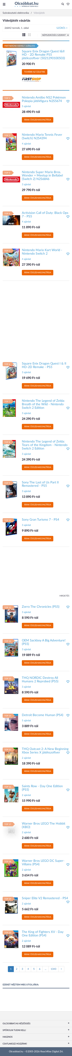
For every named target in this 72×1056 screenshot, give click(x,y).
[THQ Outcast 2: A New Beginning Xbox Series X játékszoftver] (11, 756)
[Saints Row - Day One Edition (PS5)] (11, 793)
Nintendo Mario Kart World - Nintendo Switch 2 (42, 252)
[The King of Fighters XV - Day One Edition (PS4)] (11, 939)
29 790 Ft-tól (31, 190)
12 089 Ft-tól (31, 946)
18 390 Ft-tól (31, 763)
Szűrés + (61, 28)
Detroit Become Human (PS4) (42, 715)
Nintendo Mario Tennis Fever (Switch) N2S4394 (42, 136)
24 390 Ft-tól (31, 459)
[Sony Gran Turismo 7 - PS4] (11, 527)
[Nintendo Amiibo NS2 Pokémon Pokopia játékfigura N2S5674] (11, 104)
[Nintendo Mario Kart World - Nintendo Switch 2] (11, 257)
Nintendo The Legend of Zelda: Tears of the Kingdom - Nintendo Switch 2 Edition (44, 445)
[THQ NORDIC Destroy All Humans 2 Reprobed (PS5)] (11, 685)
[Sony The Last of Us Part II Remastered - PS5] (11, 489)
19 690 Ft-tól (31, 378)
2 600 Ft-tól (30, 838)
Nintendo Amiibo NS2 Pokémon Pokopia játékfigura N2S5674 (44, 99)
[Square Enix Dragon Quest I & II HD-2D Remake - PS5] (11, 370)
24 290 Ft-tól (31, 419)
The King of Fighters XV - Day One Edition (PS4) (42, 933)
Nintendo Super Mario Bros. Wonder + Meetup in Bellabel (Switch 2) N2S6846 (42, 176)
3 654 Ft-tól (30, 875)
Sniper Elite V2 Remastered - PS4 (45, 898)
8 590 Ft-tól (30, 617)
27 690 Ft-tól (31, 149)
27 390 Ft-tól (31, 264)
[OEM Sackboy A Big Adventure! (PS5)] (11, 648)
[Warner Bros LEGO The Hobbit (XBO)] (11, 830)
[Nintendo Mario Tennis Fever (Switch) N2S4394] (11, 142)
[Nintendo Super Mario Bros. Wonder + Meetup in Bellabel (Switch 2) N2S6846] (11, 179)
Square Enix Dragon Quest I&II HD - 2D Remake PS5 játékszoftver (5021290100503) (43, 55)
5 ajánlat (26, 106)
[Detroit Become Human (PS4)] (11, 722)
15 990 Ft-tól (31, 800)
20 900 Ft (28, 64)
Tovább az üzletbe (34, 72)
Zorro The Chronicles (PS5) (40, 606)
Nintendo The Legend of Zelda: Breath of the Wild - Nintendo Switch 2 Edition (43, 404)
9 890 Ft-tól (30, 530)
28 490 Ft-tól (31, 112)
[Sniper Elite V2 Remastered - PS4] (11, 905)
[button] (67, 4)
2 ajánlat (26, 758)
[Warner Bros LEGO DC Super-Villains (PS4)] (11, 868)
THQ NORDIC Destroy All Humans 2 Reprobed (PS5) (40, 679)
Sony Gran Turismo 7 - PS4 (40, 519)
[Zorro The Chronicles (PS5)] (11, 614)
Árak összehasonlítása (37, 120)
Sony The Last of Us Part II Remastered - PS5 (40, 484)
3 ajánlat (26, 184)
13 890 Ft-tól (31, 497)
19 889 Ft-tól (31, 655)
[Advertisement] (36, 319)
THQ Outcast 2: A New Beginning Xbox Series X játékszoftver (45, 750)
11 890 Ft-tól (31, 227)
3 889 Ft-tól (30, 726)
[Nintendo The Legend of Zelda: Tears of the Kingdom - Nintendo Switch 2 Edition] (11, 449)
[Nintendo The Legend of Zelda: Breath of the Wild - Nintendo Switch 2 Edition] (11, 408)
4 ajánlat (26, 144)
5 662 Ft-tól (30, 909)
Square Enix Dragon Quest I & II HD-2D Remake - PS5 (44, 365)
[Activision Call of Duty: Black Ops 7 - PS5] (11, 220)
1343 (53, 969)
